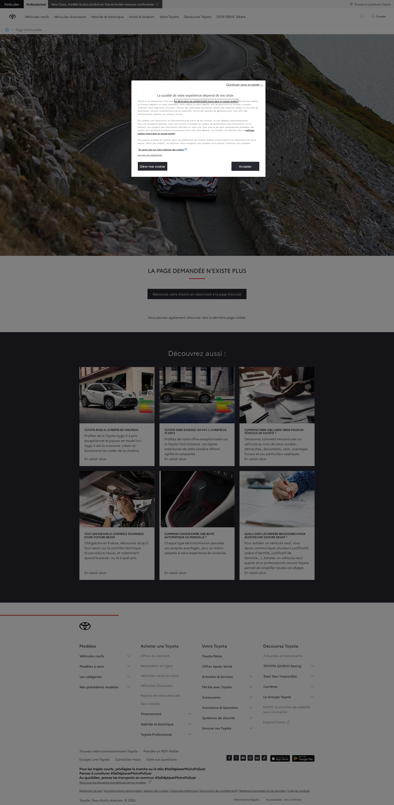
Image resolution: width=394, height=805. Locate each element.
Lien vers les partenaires (150, 154)
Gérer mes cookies (152, 166)
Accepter (245, 166)
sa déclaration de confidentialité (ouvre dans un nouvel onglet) (206, 101)
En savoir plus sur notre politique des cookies (161, 149)
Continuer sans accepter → (244, 84)
